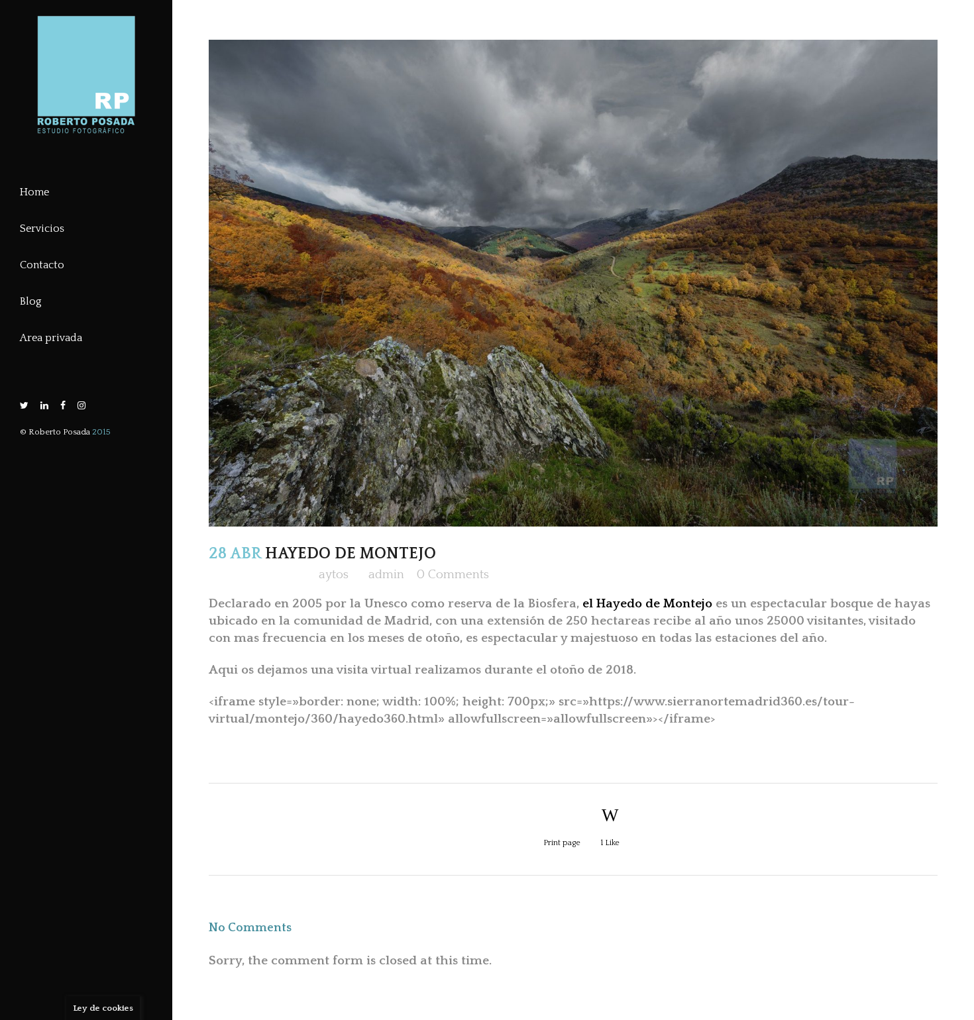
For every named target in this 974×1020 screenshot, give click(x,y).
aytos (334, 575)
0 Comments (453, 575)
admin (386, 575)
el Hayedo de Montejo (647, 604)
